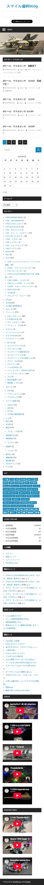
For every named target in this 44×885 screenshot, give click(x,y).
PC (36, 479)
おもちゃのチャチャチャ (15, 653)
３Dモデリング (11, 464)
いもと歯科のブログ (13, 616)
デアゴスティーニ (13, 338)
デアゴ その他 (13, 361)
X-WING (33, 483)
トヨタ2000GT (13, 367)
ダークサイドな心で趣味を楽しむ (19, 672)
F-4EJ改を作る (12, 319)
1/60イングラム (12, 248)
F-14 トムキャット (14, 316)
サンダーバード (32, 489)
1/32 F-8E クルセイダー (15, 236)
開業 (24, 512)
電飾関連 (8, 91)
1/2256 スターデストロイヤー (19, 268)
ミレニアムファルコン (16, 373)
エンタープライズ (9, 489)
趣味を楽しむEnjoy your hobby (18, 690)
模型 (19, 72)
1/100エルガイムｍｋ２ (15, 224)
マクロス (6, 506)
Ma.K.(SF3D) (12, 289)
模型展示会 (10, 435)
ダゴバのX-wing (12, 335)
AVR (9, 408)
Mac (7, 254)
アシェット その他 (15, 325)
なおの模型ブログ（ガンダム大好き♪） (21, 659)
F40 (29, 69)
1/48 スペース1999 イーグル (19, 283)
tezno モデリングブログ (15, 644)
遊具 (19, 512)
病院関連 (9, 438)
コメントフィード (13, 560)
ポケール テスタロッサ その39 (19, 126)
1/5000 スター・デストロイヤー (20, 286)
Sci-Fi (8, 258)
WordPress (17, 882)
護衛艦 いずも (13, 383)
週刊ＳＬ (12, 512)
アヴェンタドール (14, 394)
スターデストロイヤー (11, 493)
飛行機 (8, 460)
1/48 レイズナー (12, 242)
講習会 (6, 512)
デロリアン (11, 364)
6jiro (21, 69)
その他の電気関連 (13, 306)
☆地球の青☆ (11, 650)
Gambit (27, 882)
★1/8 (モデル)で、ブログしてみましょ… (21, 647)
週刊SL (8, 454)
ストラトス (35, 493)
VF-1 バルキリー (14, 322)
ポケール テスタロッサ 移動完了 (19, 65)
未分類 (8, 424)
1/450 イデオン (12, 239)
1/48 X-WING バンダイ (17, 280)
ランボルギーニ (8, 509)
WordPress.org (12, 563)
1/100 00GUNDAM (13, 220)
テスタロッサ (12, 72)
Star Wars (19, 483)
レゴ (7, 418)
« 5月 (5, 192)
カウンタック (12, 349)
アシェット (10, 312)
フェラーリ (25, 499)
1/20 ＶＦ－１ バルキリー (17, 233)
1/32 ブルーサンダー (15, 271)
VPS (7, 300)
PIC (8, 411)
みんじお (9, 309)
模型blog (9, 687)
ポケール (9, 387)
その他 (10, 293)
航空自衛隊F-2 (13, 380)
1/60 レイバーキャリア (15, 245)
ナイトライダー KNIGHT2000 (19, 370)
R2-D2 (9, 342)
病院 (31, 509)
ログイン (9, 553)
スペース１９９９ (9, 496)
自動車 (8, 446)
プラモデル (24, 503)
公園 (16, 509)
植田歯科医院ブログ (13, 622)
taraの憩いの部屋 (12, 641)
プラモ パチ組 (13, 431)
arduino (10, 405)
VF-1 (27, 483)
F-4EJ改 (6, 479)
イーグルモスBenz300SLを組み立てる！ (21, 662)
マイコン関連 (11, 401)
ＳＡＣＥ (10, 442)
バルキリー (16, 499)
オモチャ (9, 329)
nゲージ (30, 479)
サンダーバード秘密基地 (17, 352)
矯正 (36, 509)
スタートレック (25, 493)
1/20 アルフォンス (13, 230)
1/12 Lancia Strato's (13, 227)
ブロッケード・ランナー (17, 296)
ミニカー (10, 450)
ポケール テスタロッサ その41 (18, 99)
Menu (9, 30)
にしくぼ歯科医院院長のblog (17, 619)
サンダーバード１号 (15, 355)
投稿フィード (11, 557)
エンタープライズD (15, 346)
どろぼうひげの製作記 (14, 656)
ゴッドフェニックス (13, 332)
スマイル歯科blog (22, 6)
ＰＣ (7, 467)
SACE (11, 483)
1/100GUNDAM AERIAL (14, 217)
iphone (8, 251)
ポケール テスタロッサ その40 (18, 111)
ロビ (9, 376)
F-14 (12, 479)
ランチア (30, 506)
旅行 (7, 421)
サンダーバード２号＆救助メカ (19, 358)
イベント (36, 486)
